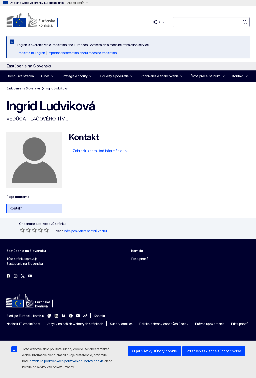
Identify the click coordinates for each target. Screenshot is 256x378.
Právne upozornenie (209, 324)
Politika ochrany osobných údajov (163, 324)
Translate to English (31, 53)
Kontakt (237, 76)
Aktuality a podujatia (114, 76)
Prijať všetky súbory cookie (154, 351)
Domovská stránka (20, 76)
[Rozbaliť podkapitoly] (53, 76)
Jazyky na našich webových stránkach (75, 324)
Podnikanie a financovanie (159, 76)
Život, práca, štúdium (205, 76)
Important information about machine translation (82, 53)
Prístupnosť (139, 259)
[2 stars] (25, 230)
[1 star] (22, 230)
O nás (45, 76)
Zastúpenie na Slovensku (23, 88)
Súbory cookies (121, 324)
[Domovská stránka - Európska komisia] (38, 20)
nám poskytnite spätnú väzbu (85, 231)
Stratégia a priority (74, 76)
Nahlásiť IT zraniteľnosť (23, 324)
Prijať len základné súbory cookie (213, 351)
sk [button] (161, 22)
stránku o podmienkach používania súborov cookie (67, 361)
